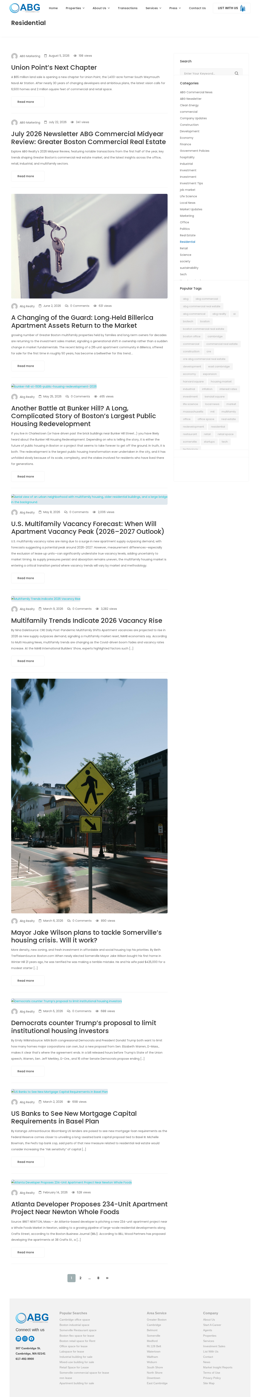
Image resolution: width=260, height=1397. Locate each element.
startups (209, 442)
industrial (189, 389)
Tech (225, 442)
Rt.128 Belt (154, 1346)
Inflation (207, 389)
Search (236, 73)
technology (190, 449)
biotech (188, 321)
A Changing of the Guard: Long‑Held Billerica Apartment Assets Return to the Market (82, 321)
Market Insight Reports (217, 1367)
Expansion (210, 374)
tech (183, 274)
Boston (205, 321)
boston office (191, 336)
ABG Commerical (194, 314)
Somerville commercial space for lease (84, 1372)
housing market (221, 381)
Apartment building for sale (77, 1383)
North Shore (154, 1372)
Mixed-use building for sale (77, 1362)
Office (184, 222)
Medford (152, 1341)
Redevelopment (193, 427)
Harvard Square (193, 381)
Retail (184, 248)
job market (187, 190)
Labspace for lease (72, 1351)
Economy (186, 138)
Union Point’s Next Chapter (54, 67)
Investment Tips (191, 183)
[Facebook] (31, 1338)
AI (234, 314)
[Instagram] (25, 1338)
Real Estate (188, 235)
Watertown (153, 1351)
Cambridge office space (75, 1319)
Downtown (153, 1378)
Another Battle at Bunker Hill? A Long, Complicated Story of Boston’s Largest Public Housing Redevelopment (83, 416)
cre (209, 351)
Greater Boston (157, 1319)
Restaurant (190, 434)
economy (189, 374)
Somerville (153, 1335)
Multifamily (229, 412)
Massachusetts (193, 412)
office (187, 419)
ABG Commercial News (196, 92)
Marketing (187, 216)
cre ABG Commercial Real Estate (204, 359)
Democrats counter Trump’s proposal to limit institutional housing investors (83, 1026)
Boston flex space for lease (77, 1335)
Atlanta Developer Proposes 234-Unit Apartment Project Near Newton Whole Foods (89, 1207)
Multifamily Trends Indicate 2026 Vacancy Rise (86, 620)
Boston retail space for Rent (77, 1341)
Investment (188, 170)
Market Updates (191, 209)
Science (185, 255)
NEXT (107, 1278)
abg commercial (207, 299)
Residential (187, 242)
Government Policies (194, 151)
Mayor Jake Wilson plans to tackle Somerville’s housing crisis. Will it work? (86, 936)
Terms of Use (211, 1372)
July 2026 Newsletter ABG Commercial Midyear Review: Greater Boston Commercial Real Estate (88, 137)
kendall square (215, 396)
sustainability (189, 268)
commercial (188, 112)
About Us (209, 1319)
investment (190, 396)
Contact (208, 1356)
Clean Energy (189, 105)
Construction (189, 125)
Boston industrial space (74, 1324)
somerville (190, 442)
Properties (209, 1335)
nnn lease (66, 1378)
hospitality (187, 157)
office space (206, 419)
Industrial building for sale (76, 1356)
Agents (207, 1330)
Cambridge (215, 336)
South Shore (155, 1367)
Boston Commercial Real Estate (203, 329)
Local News (187, 203)
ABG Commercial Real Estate (201, 306)
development (192, 366)
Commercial (191, 344)
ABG (185, 299)
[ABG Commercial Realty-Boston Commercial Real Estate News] (25, 8)
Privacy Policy (212, 1378)
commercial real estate (222, 344)
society (185, 261)
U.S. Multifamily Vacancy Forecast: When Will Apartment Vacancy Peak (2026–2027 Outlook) (88, 527)
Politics (185, 229)
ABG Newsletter (191, 99)
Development (189, 131)
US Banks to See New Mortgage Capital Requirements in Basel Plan (74, 1117)
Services (208, 1341)
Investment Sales (214, 1346)
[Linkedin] (18, 1338)
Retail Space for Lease (74, 1367)
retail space (226, 434)
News (206, 1362)
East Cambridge (157, 1383)
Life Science (188, 196)
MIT (212, 412)
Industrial (186, 164)
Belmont (152, 1330)
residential (218, 427)
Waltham (152, 1356)
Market (231, 404)
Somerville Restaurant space (78, 1330)
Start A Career (212, 1324)
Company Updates (193, 118)
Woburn (152, 1362)
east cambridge (219, 366)
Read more (26, 102)
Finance (185, 144)
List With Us (210, 1351)
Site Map (208, 1383)
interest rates (228, 389)
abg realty (219, 314)
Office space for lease (74, 1346)
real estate (228, 419)
